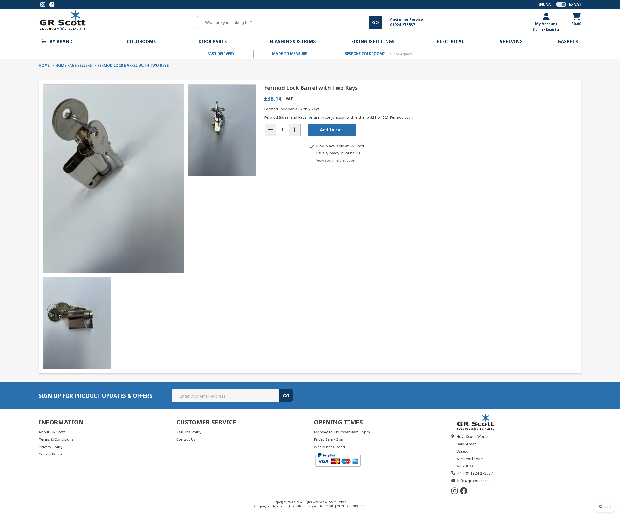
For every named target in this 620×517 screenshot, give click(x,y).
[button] (61, 41)
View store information (335, 160)
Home (44, 65)
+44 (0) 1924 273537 (475, 473)
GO (375, 22)
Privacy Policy (50, 446)
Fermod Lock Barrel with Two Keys (133, 65)
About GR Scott (52, 432)
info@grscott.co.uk (473, 480)
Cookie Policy (50, 454)
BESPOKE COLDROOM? (379, 53)
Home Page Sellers (73, 65)
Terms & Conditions (56, 439)
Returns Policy (189, 432)
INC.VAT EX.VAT (559, 4)
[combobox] (282, 22)
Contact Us (185, 439)
